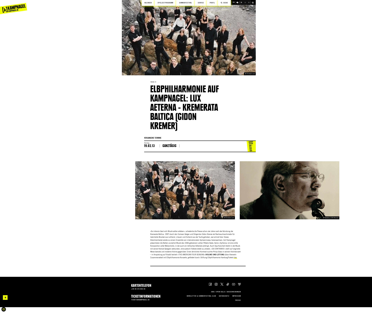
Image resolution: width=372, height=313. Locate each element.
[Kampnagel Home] (13, 7)
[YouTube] (233, 284)
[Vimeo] (239, 284)
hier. (235, 258)
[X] (221, 284)
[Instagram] (216, 284)
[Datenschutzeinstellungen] (3, 309)
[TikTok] (227, 284)
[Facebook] (210, 284)
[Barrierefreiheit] (237, 2)
